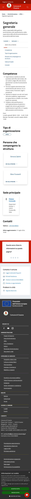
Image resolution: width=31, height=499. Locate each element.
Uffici (20, 14)
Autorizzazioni (8, 388)
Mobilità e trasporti (9, 370)
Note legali (7, 464)
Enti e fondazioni (8, 344)
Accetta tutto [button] (15, 488)
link (7, 485)
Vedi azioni (14, 41)
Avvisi (5, 401)
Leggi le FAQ (7, 449)
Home (3, 14)
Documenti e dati (8, 351)
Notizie (6, 396)
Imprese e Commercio (10, 367)
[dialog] (15, 485)
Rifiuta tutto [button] (15, 492)
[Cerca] (28, 7)
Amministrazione (12, 14)
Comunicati (7, 399)
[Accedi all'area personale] (24, 2)
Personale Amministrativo (11, 349)
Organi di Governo (9, 336)
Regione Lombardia (7, 2)
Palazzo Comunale (12, 200)
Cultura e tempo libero (10, 362)
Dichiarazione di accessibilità (12, 467)
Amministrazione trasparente (12, 459)
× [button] (29, 472)
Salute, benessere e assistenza (12, 386)
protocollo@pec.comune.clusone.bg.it (15, 434)
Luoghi (6, 409)
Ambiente (6, 383)
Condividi (6, 41)
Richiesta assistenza (9, 451)
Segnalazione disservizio (10, 446)
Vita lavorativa (8, 365)
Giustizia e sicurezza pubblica (12, 378)
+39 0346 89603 (13, 226)
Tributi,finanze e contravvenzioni (13, 380)
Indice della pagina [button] (10, 45)
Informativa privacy (9, 462)
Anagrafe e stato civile (10, 359)
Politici (6, 346)
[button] (15, 496)
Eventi (5, 411)
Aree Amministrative (10, 338)
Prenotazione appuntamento (12, 443)
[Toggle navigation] (3, 7)
